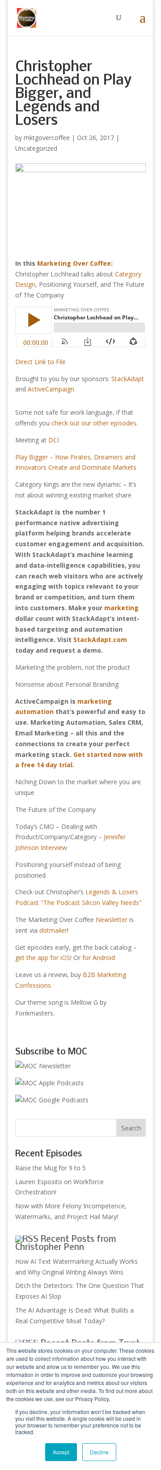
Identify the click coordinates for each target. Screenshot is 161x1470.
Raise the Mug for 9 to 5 (50, 1168)
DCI (53, 440)
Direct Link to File (40, 361)
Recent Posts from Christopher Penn (65, 1243)
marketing (121, 607)
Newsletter (111, 919)
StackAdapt (127, 378)
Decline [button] (99, 1452)
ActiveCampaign (51, 389)
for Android (98, 957)
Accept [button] (61, 1452)
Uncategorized (36, 148)
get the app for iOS (42, 957)
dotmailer (53, 930)
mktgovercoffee (47, 137)
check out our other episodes (93, 423)
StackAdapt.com (100, 639)
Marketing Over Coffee (74, 263)
